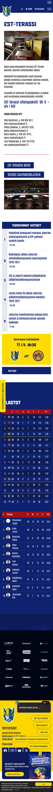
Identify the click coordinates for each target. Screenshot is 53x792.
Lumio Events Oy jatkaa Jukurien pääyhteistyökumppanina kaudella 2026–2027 (27, 296)
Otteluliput (39, 9)
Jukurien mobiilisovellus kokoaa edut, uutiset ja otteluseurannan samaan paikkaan (28, 318)
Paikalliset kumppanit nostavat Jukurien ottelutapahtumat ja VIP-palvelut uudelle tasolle (30, 236)
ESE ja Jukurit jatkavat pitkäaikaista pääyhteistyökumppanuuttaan (27, 277)
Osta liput (12, 370)
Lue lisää (16, 790)
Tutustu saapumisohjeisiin (24, 174)
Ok (43, 784)
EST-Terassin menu (19, 165)
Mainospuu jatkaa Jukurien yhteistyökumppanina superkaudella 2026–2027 (28, 258)
